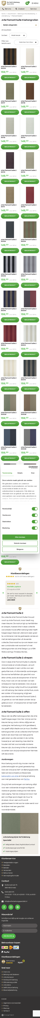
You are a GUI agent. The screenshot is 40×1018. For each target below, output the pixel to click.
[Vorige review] (3, 592)
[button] (4, 907)
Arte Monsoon (8, 977)
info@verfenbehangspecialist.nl (16, 901)
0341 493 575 (9, 892)
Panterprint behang (10, 980)
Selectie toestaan (20, 543)
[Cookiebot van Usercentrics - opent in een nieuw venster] (29, 467)
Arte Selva (7, 985)
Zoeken (21, 9)
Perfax (26, 779)
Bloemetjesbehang (10, 990)
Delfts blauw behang (10, 987)
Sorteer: (4, 35)
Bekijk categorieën (10, 25)
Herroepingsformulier (11, 875)
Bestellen (6, 865)
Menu (36, 3)
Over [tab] (33, 473)
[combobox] (26, 42)
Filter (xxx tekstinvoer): (6, 42)
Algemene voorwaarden (12, 1003)
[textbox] (26, 42)
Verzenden (7, 870)
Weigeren (20, 549)
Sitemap (6, 1008)
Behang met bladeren (11, 974)
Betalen (6, 868)
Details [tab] (20, 473)
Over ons (6, 972)
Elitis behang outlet (10, 982)
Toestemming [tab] (7, 473)
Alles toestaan (20, 537)
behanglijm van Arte (10, 776)
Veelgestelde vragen (10, 862)
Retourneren (8, 873)
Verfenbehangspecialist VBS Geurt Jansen (10, 3)
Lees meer (11, 600)
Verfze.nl (6, 1011)
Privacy (6, 1005)
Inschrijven (8, 936)
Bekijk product (10, 77)
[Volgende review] (36, 592)
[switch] (35, 515)
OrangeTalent (9, 1015)
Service (33, 9)
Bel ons (8, 9)
